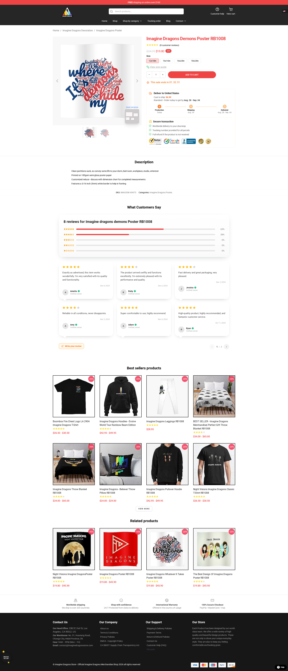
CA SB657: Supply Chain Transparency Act (119, 645)
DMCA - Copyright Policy (111, 641)
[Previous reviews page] (212, 346)
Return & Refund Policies (158, 637)
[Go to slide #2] (105, 132)
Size (148, 56)
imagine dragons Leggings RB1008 (165, 421)
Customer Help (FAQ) (156, 645)
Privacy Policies (107, 637)
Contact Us (152, 641)
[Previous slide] (57, 81)
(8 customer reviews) (169, 45)
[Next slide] (137, 81)
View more (144, 509)
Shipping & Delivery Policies (159, 628)
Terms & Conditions (109, 632)
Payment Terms (154, 632)
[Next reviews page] (226, 346)
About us (104, 628)
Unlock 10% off (6, 657)
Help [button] (282, 667)
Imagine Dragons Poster (109, 30)
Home (56, 30)
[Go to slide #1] (89, 132)
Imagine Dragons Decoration (78, 30)
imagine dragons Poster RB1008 (117, 574)
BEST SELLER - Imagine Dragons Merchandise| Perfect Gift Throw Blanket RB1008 (210, 425)
